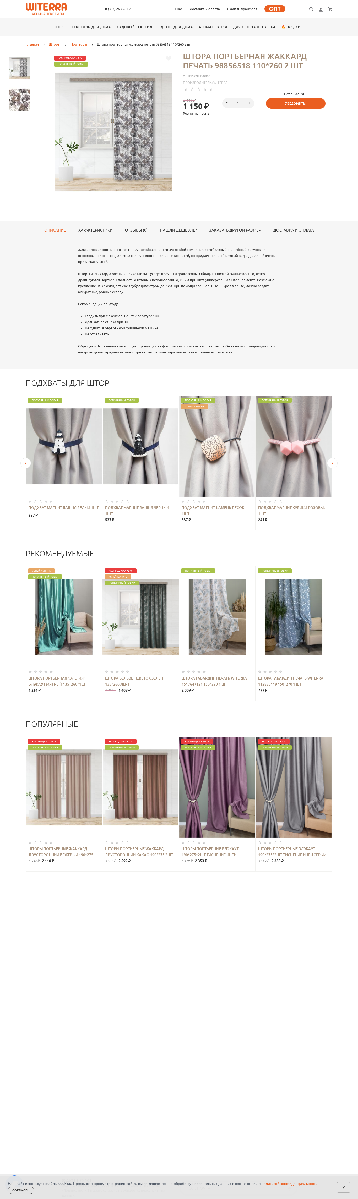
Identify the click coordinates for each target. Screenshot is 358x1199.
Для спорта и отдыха (254, 27)
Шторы (59, 27)
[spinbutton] (238, 103)
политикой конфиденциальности (290, 1183)
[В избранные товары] (168, 58)
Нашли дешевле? (178, 230)
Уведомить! (295, 103)
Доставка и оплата (205, 9)
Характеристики (95, 230)
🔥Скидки (291, 27)
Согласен (21, 1190)
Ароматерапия (213, 27)
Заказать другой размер (235, 230)
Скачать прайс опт (242, 9)
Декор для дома (177, 27)
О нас (177, 9)
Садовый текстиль (136, 27)
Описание (55, 230)
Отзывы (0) (136, 230)
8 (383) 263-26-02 (118, 9)
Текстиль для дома (91, 27)
